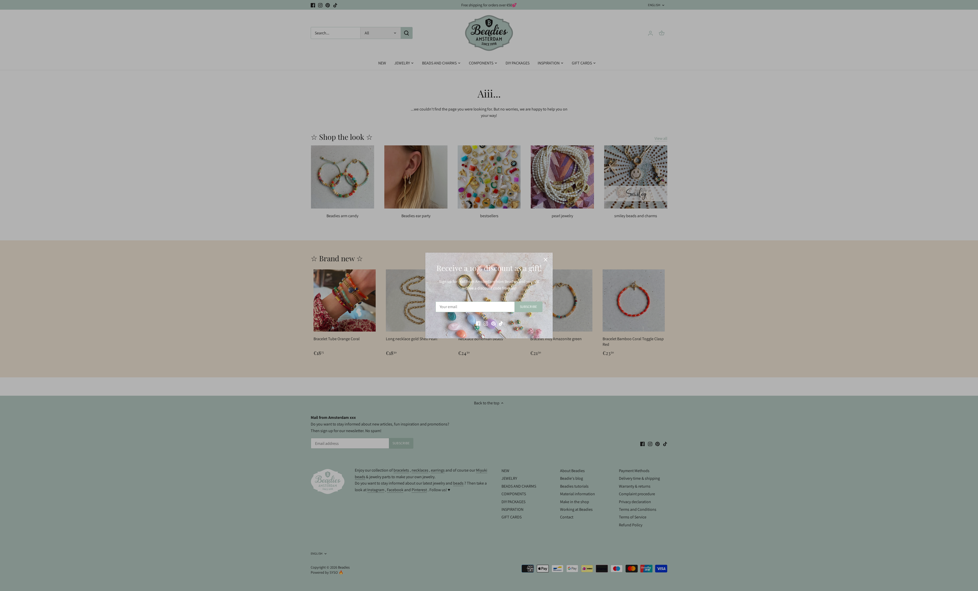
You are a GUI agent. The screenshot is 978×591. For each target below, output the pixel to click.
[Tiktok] (501, 323)
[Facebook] (478, 323)
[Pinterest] (493, 323)
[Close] (545, 259)
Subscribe (528, 306)
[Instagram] (486, 323)
